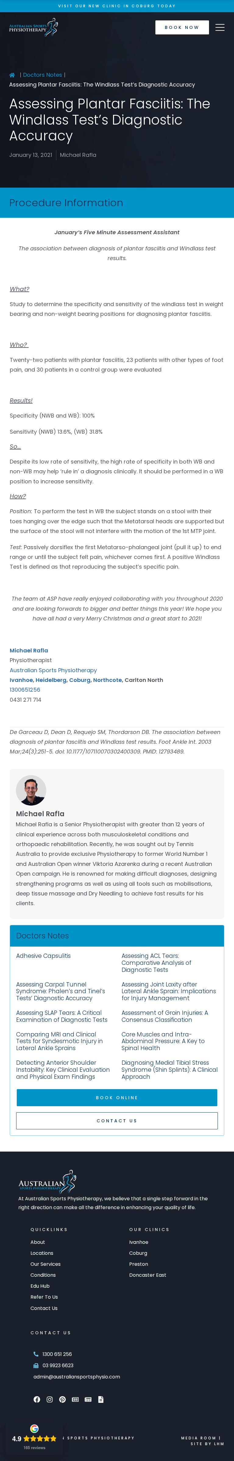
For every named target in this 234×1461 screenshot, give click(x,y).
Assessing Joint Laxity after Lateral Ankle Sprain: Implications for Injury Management (169, 991)
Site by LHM (208, 1443)
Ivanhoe (21, 680)
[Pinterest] (62, 1399)
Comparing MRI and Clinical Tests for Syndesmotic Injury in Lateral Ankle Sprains (59, 1041)
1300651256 (25, 689)
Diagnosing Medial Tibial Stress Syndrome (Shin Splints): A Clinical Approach (170, 1070)
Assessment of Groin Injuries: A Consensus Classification (165, 1016)
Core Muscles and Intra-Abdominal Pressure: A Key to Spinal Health (163, 1041)
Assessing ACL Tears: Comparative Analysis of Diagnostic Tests (156, 963)
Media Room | (201, 1438)
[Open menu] (220, 27)
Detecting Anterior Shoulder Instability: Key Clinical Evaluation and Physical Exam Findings (63, 1070)
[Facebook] (37, 1399)
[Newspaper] (75, 1399)
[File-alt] (101, 1399)
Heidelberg (51, 680)
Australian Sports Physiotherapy (53, 670)
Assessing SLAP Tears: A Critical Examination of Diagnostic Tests (62, 1016)
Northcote (107, 680)
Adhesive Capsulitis (43, 956)
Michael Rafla (29, 650)
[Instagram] (49, 1399)
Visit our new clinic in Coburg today (117, 6)
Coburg (79, 680)
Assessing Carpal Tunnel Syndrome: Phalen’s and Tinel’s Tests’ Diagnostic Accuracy (60, 991)
